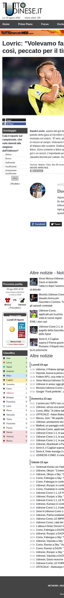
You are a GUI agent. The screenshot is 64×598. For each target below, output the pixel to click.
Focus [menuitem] (45, 24)
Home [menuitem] (5, 24)
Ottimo (8, 154)
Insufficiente (10, 166)
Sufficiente (10, 162)
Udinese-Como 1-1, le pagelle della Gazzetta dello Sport (51, 330)
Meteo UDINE (15, 316)
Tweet (57, 224)
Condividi (39, 224)
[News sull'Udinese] (22, 9)
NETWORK (53, 586)
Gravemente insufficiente (10, 172)
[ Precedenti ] (15, 308)
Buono (8, 158)
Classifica (9, 353)
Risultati (15, 184)
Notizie (41, 165)
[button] (14, 178)
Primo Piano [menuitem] (25, 24)
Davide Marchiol (39, 168)
